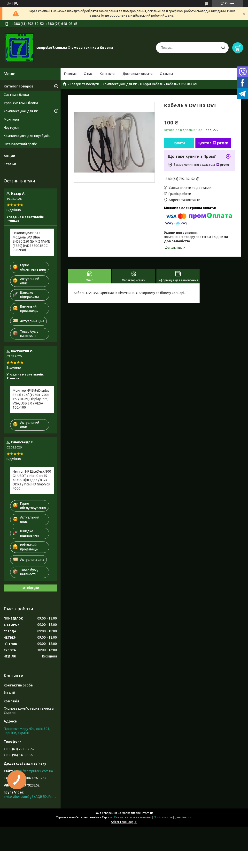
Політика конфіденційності (173, 817)
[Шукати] (223, 47)
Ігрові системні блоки (21, 103)
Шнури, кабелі (151, 84)
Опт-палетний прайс (20, 144)
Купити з (204, 143)
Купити (179, 143)
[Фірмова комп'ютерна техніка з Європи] (19, 47)
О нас (88, 74)
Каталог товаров (18, 86)
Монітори (11, 119)
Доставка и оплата (138, 74)
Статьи (10, 164)
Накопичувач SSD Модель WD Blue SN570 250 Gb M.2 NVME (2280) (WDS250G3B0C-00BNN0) (31, 241)
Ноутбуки (11, 128)
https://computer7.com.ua (33, 771)
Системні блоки (16, 95)
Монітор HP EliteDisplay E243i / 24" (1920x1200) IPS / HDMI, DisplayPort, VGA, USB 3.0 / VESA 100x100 (31, 399)
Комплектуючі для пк (120, 84)
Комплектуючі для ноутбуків (27, 136)
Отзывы (166, 74)
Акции (9, 156)
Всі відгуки (30, 588)
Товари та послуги (84, 84)
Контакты (107, 74)
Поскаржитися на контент (133, 817)
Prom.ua (148, 813)
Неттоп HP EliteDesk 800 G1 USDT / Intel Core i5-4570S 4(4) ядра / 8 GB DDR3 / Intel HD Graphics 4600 (32, 479)
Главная (70, 74)
